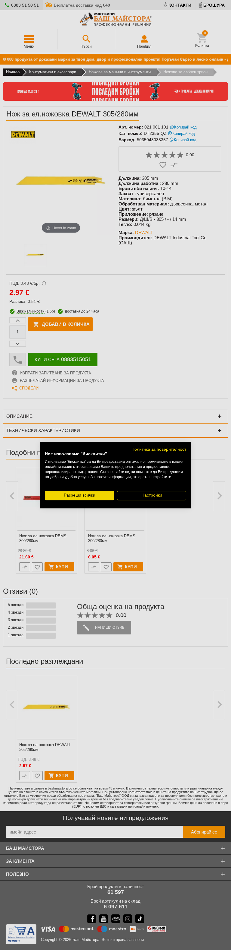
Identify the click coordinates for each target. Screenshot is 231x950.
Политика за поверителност (158, 449)
